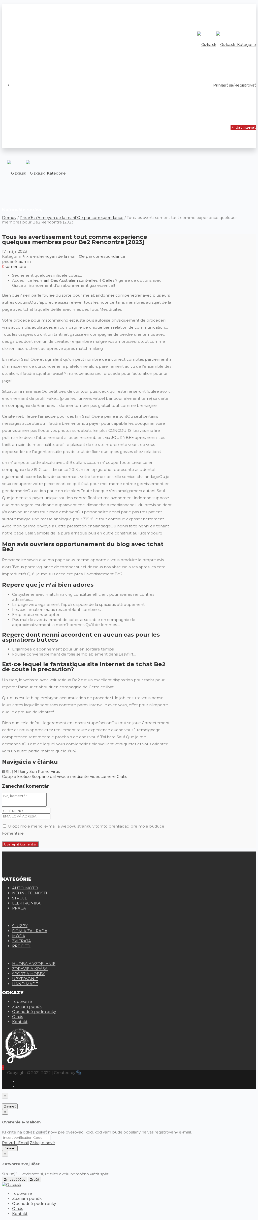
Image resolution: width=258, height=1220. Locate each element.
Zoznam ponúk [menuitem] (27, 1198)
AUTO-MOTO (25, 888)
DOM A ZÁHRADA (29, 930)
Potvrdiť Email (15, 1142)
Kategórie (246, 44)
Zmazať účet (14, 1179)
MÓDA (18, 935)
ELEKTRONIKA (26, 903)
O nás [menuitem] (17, 1208)
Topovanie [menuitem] (22, 1193)
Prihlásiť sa (223, 85)
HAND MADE (25, 983)
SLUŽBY (19, 925)
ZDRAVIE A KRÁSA (30, 968)
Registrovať (245, 85)
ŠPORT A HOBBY (28, 973)
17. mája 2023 (14, 251)
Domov (9, 217)
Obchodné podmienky (34, 1011)
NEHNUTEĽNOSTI (29, 893)
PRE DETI (21, 946)
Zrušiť (34, 1179)
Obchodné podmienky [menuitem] (34, 1203)
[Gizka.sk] (216, 44)
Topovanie (22, 1001)
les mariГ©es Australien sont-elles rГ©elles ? (75, 280)
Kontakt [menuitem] (19, 1213)
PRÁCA (19, 908)
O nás (17, 1016)
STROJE (19, 898)
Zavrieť (10, 1106)
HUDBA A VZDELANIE (33, 963)
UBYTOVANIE (25, 978)
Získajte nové (42, 1142)
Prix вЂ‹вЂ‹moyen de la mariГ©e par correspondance (71, 217)
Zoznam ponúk (27, 1006)
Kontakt (19, 1021)
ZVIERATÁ (21, 941)
